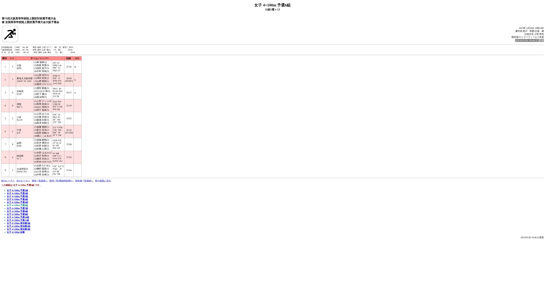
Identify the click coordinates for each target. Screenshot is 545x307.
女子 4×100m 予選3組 (17, 196)
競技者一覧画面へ (84, 181)
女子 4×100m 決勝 (16, 232)
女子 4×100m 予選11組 (18, 220)
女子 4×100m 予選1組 (17, 190)
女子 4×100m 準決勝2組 (18, 226)
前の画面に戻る (103, 181)
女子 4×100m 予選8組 (17, 211)
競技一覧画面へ (40, 181)
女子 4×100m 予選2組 (17, 193)
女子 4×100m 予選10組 (18, 217)
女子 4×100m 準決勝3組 (18, 229)
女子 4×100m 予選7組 (17, 208)
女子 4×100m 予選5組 (17, 202)
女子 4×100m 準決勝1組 (18, 223)
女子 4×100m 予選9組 (17, 214)
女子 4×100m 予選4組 (17, 199)
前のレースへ (8, 181)
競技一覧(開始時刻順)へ (61, 181)
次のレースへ (23, 181)
